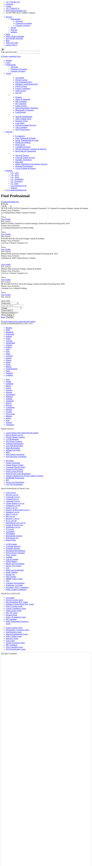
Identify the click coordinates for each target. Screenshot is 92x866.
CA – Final (15, 177)
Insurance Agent (21, 121)
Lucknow (9, 356)
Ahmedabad (10, 343)
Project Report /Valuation (15, 553)
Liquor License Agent (14, 628)
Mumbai (9, 328)
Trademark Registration (14, 444)
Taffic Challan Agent (23, 119)
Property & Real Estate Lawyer (17, 510)
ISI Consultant (20, 104)
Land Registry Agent (14, 632)
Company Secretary (22, 25)
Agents (13, 28)
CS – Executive (16, 181)
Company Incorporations (15, 583)
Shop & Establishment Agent (17, 634)
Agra (8, 379)
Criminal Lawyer (12, 499)
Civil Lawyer (11, 493)
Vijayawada (10, 414)
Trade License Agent (13, 611)
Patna (8, 371)
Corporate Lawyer (13, 497)
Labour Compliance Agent (16, 608)
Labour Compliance (22, 88)
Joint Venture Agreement (15, 454)
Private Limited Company (15, 437)
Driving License (21, 80)
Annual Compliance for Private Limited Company (25, 476)
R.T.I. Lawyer (11, 521)
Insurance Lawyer (12, 512)
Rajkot (8, 388)
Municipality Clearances (24, 110)
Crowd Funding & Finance (25, 168)
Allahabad (10, 401)
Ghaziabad (10, 425)
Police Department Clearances (26, 108)
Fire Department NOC (23, 82)
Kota (7, 420)
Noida (8, 338)
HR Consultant (21, 101)
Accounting (10, 531)
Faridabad (9, 384)
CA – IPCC (15, 175)
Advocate (19, 21)
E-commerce (20, 136)
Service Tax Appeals (13, 566)
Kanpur (9, 358)
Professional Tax (12, 538)
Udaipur (9, 422)
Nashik (8, 381)
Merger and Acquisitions (15, 564)
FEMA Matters (11, 561)
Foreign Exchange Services (25, 125)
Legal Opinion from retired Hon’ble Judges (22, 433)
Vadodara (9, 373)
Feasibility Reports (13, 548)
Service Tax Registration (15, 482)
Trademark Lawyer (13, 506)
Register (9, 60)
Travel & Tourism (22, 155)
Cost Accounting (12, 559)
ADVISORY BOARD (14, 38)
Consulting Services (22, 147)
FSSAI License (21, 86)
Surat (8, 349)
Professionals (15, 19)
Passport (18, 97)
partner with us (11, 45)
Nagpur (9, 360)
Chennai (9, 345)
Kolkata (9, 347)
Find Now (10, 317)
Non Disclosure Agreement (16, 457)
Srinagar (9, 392)
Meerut (8, 386)
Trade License (20, 91)
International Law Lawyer (16, 523)
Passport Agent (11, 615)
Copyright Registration (14, 446)
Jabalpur (9, 410)
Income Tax (10, 574)
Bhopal (8, 367)
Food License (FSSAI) (14, 471)
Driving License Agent (14, 600)
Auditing (9, 557)
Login (8, 63)
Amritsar (9, 399)
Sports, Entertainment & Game (27, 140)
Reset (3, 317)
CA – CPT (15, 173)
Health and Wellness (23, 142)
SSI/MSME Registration (15, 478)
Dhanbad (9, 397)
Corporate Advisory (13, 546)
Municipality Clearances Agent (17, 630)
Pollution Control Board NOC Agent (20, 604)
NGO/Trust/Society (22, 129)
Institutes (14, 32)
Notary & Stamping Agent (16, 617)
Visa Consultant (21, 127)
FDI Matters (10, 534)
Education (19, 162)
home (8, 34)
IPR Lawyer (10, 516)
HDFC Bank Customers (15, 36)
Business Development (24, 166)
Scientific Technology (23, 160)
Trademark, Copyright (14, 585)
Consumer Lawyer (13, 501)
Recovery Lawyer (12, 518)
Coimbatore (10, 407)
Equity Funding (12, 572)
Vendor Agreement (13, 463)
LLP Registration (12, 439)
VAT (7, 568)
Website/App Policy (13, 450)
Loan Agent (19, 123)
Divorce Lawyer (12, 495)
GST (7, 581)
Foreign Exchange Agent (15, 643)
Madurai (9, 416)
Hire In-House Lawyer (14, 435)
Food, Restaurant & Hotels (25, 138)
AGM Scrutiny (11, 544)
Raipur (8, 418)
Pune (8, 351)
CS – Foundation (17, 179)
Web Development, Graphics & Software (30, 149)
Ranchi (8, 403)
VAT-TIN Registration (14, 484)
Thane (8, 364)
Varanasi (9, 390)
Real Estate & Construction (25, 151)
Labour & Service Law (14, 525)
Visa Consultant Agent (14, 647)
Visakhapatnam (11, 369)
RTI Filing (10, 461)
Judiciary (14, 188)
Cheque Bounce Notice (14, 465)
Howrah (9, 405)
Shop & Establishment (23, 117)
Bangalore (10, 332)
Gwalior (9, 412)
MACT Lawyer (12, 514)
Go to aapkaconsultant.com (16, 190)
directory (9, 17)
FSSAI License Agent (14, 606)
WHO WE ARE (12, 43)
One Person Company (14, 441)
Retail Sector (20, 145)
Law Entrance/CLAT (19, 186)
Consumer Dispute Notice (15, 467)
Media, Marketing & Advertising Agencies (31, 164)
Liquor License (21, 106)
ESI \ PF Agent (11, 613)
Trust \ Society (11, 555)
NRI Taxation (11, 577)
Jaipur (8, 354)
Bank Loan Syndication (15, 570)
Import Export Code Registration (18, 474)
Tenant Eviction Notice (14, 469)
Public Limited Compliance (16, 589)
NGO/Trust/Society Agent (16, 649)
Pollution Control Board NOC (26, 84)
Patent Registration (13, 448)
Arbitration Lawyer (13, 527)
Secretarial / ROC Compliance (17, 587)
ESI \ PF (18, 93)
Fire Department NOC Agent (17, 602)
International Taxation (14, 536)
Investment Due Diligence (16, 551)
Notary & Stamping (22, 99)
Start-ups (14, 30)
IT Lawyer (10, 529)
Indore (8, 362)
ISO (7, 480)
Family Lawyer (11, 508)
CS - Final (14, 183)
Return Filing (11, 540)
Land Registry (20, 112)
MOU (8, 452)
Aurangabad (10, 394)
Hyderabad (10, 334)
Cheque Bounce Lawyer (15, 503)
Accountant (19, 78)
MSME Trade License (14, 579)
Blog (7, 41)
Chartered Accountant (23, 23)
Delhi (8, 330)
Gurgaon (9, 341)
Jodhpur (9, 336)
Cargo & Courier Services (25, 158)
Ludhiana (9, 375)
